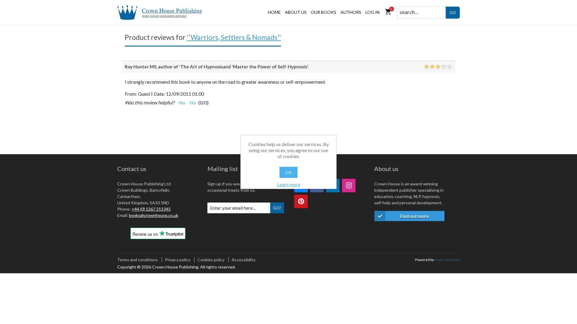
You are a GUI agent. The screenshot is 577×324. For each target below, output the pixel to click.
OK (288, 172)
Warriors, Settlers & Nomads (234, 37)
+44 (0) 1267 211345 (151, 209)
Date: (159, 94)
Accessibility (243, 259)
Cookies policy (210, 259)
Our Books (323, 12)
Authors (350, 12)
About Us (296, 12)
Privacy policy (177, 259)
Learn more (288, 184)
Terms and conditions (137, 259)
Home (274, 12)
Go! (277, 207)
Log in (372, 12)
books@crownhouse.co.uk (153, 215)
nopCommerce (447, 259)
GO (453, 12)
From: (131, 94)
